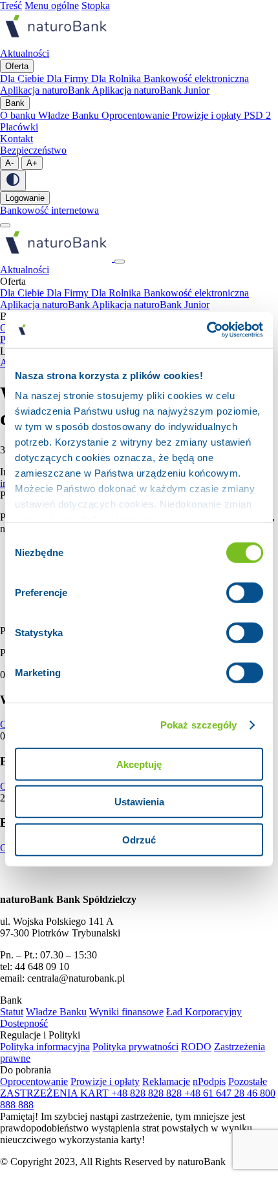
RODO (196, 1046)
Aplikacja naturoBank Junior (150, 90)
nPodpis (209, 1081)
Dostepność (24, 1023)
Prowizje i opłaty (208, 115)
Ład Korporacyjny (204, 1011)
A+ (32, 163)
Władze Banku (70, 115)
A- (9, 163)
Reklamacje (166, 1081)
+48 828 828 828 (147, 1093)
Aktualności (24, 269)
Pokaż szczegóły (198, 724)
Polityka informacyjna (45, 1046)
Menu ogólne (52, 5)
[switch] (244, 592)
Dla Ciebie (23, 78)
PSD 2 (257, 115)
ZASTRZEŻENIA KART (55, 1093)
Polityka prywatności (135, 1046)
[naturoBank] (56, 41)
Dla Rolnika (117, 78)
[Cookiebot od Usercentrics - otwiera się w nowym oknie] (206, 330)
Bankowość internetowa (49, 210)
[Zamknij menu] (119, 262)
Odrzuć (139, 839)
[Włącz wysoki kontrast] (13, 180)
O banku (19, 115)
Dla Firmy (69, 78)
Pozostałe (247, 1081)
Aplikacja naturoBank (46, 90)
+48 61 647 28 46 (222, 1093)
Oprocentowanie (137, 115)
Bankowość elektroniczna (196, 78)
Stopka (95, 5)
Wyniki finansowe (126, 1011)
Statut (11, 1011)
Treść (11, 5)
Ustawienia (139, 801)
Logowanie (25, 198)
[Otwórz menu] (5, 225)
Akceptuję (139, 763)
